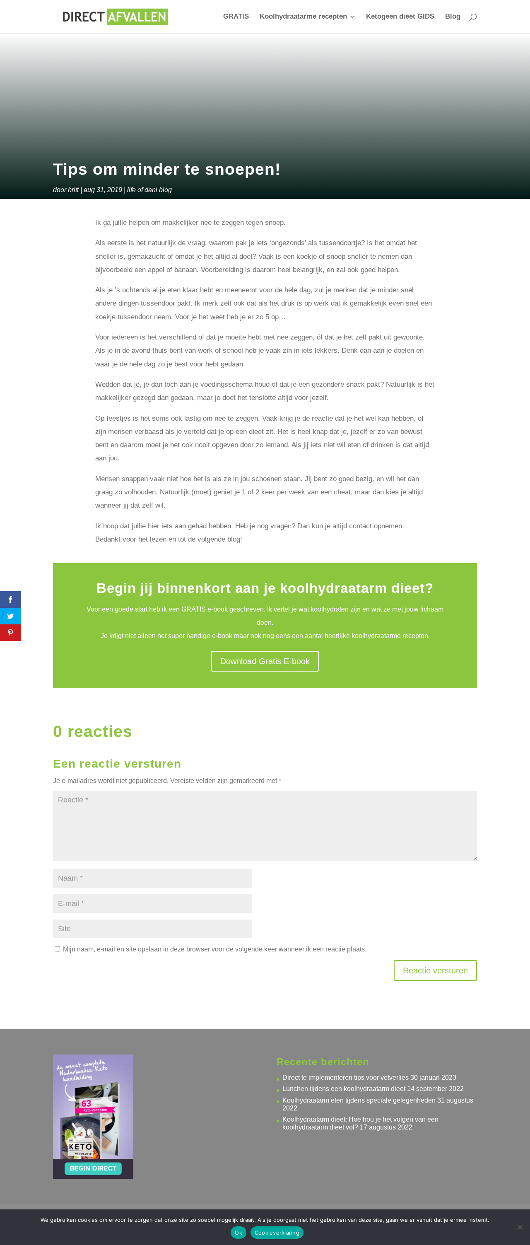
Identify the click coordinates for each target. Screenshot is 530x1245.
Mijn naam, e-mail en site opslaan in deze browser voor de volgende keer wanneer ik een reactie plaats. (214, 949)
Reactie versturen (435, 970)
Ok (238, 1232)
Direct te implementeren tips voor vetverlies (345, 1077)
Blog (452, 17)
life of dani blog (149, 189)
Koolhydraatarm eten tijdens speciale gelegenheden (359, 1100)
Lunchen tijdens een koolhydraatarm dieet (343, 1088)
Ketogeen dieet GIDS (400, 17)
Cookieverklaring (277, 1232)
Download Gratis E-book (265, 661)
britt (73, 189)
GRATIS (236, 17)
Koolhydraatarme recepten (303, 17)
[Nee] (520, 1227)
